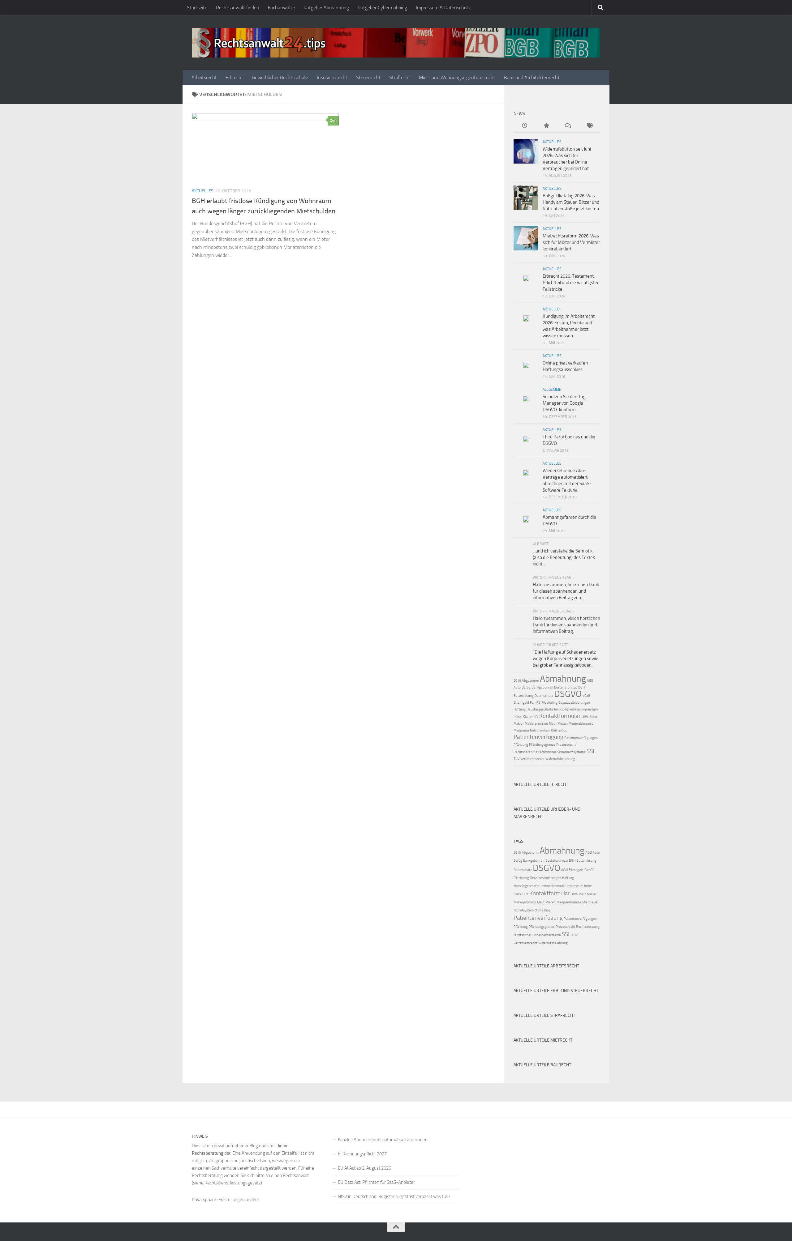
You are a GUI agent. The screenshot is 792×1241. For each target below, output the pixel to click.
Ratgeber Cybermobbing (382, 8)
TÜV (516, 759)
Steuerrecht (368, 77)
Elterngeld (521, 703)
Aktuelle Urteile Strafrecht (544, 1015)
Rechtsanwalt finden (237, 8)
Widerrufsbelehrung (560, 759)
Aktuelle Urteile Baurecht (542, 1065)
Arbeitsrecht (204, 77)
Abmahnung (563, 678)
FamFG (535, 703)
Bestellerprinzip (565, 687)
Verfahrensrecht (532, 759)
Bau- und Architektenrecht (532, 77)
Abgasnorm (530, 681)
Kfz (536, 717)
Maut (553, 724)
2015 (517, 681)
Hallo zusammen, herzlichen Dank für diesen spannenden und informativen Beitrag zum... (566, 591)
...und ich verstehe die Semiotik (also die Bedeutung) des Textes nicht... (564, 557)
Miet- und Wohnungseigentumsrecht (457, 77)
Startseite (197, 8)
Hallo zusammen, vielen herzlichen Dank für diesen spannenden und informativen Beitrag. (566, 625)
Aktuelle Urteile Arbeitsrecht (546, 966)
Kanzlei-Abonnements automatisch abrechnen (383, 1139)
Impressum (589, 709)
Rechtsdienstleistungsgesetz (232, 1183)
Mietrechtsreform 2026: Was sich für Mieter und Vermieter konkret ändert (571, 242)
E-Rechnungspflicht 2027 (362, 1154)
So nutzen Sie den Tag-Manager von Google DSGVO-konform (565, 403)
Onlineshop (559, 730)
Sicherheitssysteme (571, 752)
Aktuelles (202, 191)
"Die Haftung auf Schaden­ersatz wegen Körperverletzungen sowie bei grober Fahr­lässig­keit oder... (565, 658)
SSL (591, 751)
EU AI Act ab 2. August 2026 (364, 1168)
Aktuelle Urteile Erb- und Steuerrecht (556, 990)
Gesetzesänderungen (574, 703)
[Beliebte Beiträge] (546, 126)
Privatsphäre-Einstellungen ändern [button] (225, 1199)
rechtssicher (547, 752)
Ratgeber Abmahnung (326, 8)
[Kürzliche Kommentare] (568, 126)
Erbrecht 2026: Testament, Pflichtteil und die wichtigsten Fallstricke (571, 282)
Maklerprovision (536, 724)
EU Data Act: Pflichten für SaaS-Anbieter (376, 1182)
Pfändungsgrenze (542, 745)
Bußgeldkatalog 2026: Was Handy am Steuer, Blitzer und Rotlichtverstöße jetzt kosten (571, 202)
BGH (581, 687)
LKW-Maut (589, 717)
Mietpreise (521, 730)
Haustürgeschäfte (540, 709)
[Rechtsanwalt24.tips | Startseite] (396, 43)
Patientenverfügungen (581, 738)
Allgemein (552, 389)
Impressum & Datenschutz (443, 8)
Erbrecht (234, 77)
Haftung (520, 709)
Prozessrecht (566, 745)
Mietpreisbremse (581, 724)
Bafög (526, 687)
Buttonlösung (524, 696)
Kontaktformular (560, 715)
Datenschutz (544, 696)
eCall (586, 696)
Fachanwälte (281, 8)
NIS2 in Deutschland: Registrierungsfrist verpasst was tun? (394, 1196)
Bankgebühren (542, 687)
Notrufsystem (540, 730)
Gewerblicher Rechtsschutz (280, 77)
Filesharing (549, 703)
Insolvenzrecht (332, 77)
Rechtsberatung (525, 752)
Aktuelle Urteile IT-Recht (541, 784)
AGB (590, 681)
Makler (519, 724)
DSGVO (568, 694)
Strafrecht (399, 77)
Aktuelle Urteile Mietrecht (543, 1040)
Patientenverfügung (538, 736)
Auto (517, 687)
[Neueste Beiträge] (524, 126)
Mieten (562, 724)
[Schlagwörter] (589, 126)
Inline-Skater (523, 717)
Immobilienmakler (567, 709)
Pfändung (521, 745)
